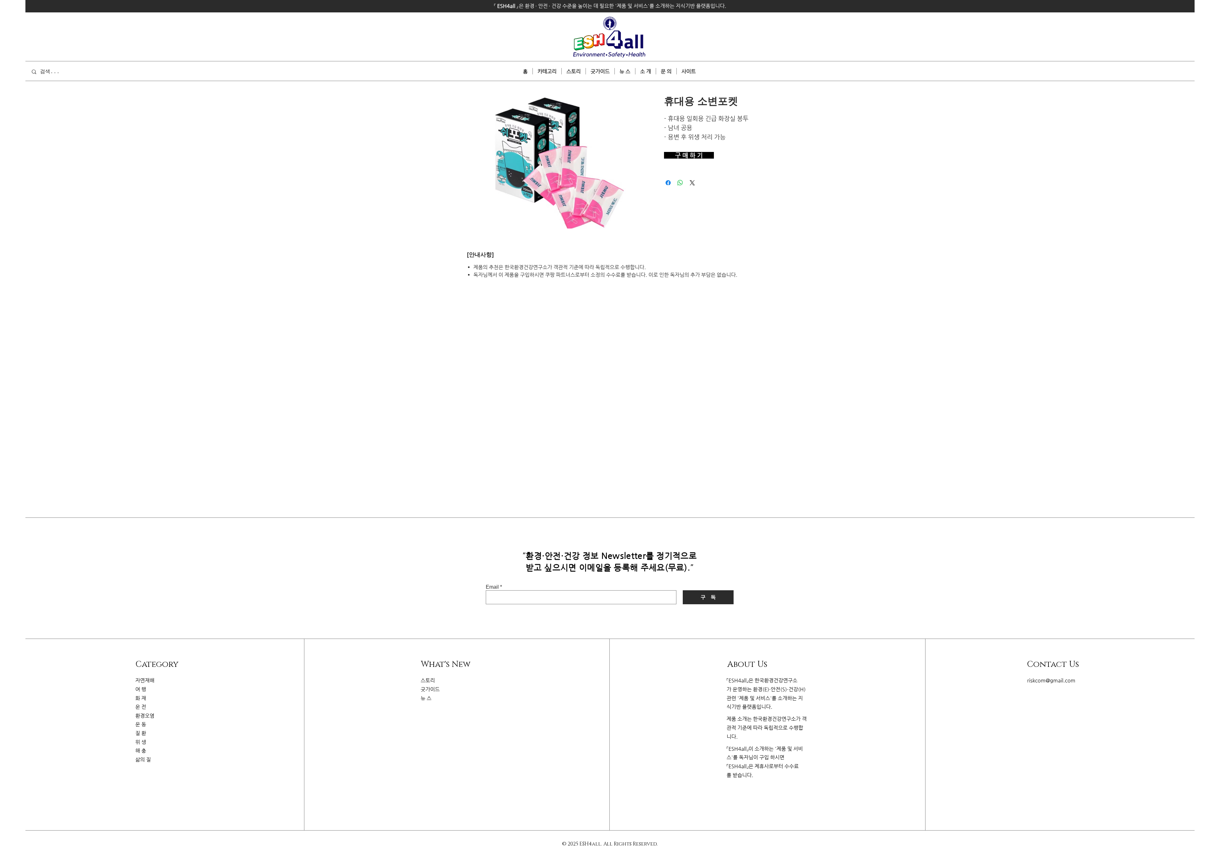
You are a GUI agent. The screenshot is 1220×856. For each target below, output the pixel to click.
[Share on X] (692, 183)
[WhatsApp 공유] (680, 183)
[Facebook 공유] (668, 183)
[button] (689, 71)
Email (492, 587)
